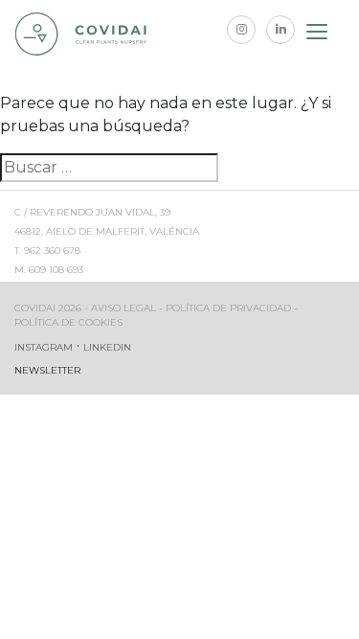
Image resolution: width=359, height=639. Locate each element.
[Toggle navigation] (318, 34)
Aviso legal (123, 308)
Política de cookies (68, 322)
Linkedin (107, 347)
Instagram (43, 347)
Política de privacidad (228, 308)
